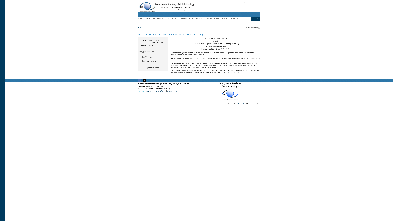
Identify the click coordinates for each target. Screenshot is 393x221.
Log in (255, 19)
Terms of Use (160, 91)
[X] (144, 80)
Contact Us (149, 91)
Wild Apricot (241, 104)
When (145, 40)
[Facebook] (139, 80)
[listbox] (251, 27)
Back (139, 28)
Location (144, 46)
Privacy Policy (172, 91)
